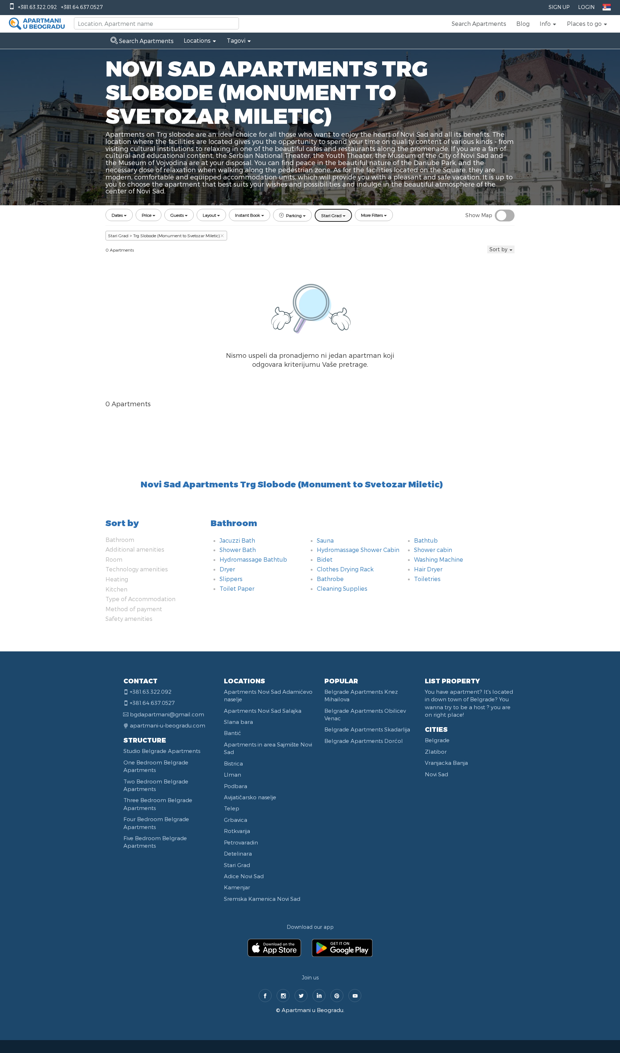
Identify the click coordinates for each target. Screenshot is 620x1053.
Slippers (231, 578)
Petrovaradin (241, 842)
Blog (523, 23)
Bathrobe (330, 578)
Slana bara (238, 722)
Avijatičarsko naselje (250, 797)
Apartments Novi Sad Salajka (262, 710)
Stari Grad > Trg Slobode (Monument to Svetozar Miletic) (164, 235)
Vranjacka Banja (446, 762)
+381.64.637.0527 (82, 7)
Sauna (325, 540)
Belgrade (437, 740)
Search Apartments (479, 23)
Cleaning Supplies (342, 588)
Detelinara (238, 853)
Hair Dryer (428, 569)
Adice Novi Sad (244, 876)
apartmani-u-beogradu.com (167, 725)
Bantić (232, 733)
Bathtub (426, 540)
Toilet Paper (237, 588)
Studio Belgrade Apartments (161, 751)
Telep (231, 808)
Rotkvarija (237, 831)
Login (586, 7)
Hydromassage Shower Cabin (358, 549)
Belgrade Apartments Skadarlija (367, 729)
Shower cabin (433, 549)
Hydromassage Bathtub (253, 559)
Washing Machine (438, 559)
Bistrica (233, 763)
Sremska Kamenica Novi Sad (262, 898)
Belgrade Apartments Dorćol (363, 741)
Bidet (325, 559)
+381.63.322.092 (37, 7)
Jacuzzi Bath (237, 540)
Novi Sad (436, 774)
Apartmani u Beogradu (312, 1010)
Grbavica (235, 819)
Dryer (227, 569)
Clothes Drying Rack (345, 569)
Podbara (235, 786)
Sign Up (559, 7)
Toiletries (427, 578)
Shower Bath (238, 549)
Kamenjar (237, 887)
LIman (232, 774)
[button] (548, 23)
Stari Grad (237, 865)
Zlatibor (436, 751)
